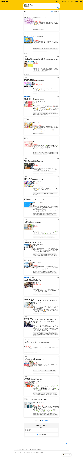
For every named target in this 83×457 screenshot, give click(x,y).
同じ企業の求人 (26, 53)
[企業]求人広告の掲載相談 (39, 452)
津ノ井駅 (27, 449)
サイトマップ (23, 452)
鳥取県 (20, 449)
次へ (46, 420)
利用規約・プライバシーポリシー (30, 452)
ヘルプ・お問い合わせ (18, 452)
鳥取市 (23, 449)
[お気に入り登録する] (58, 14)
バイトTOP (16, 449)
